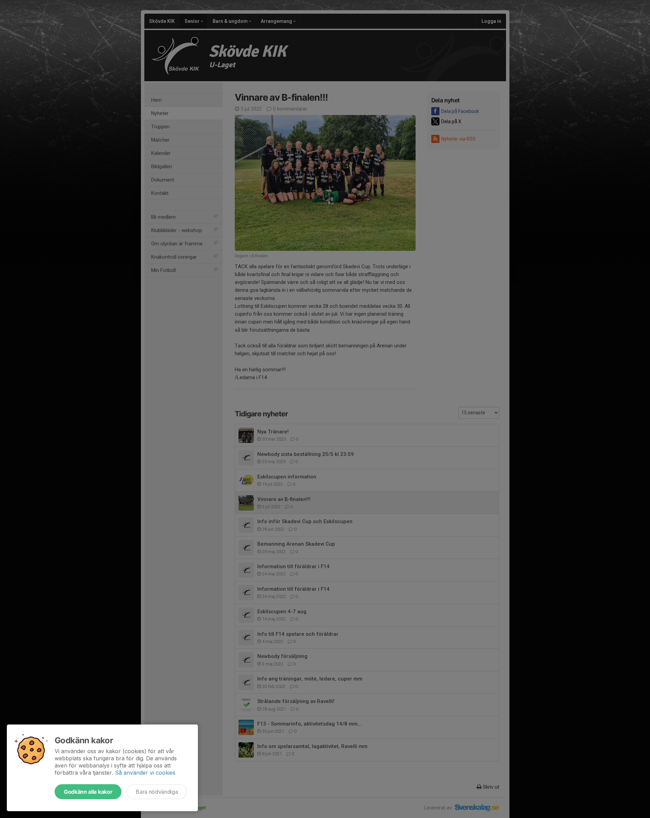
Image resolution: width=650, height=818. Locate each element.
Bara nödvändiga (157, 791)
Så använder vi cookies (145, 772)
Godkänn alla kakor (88, 791)
